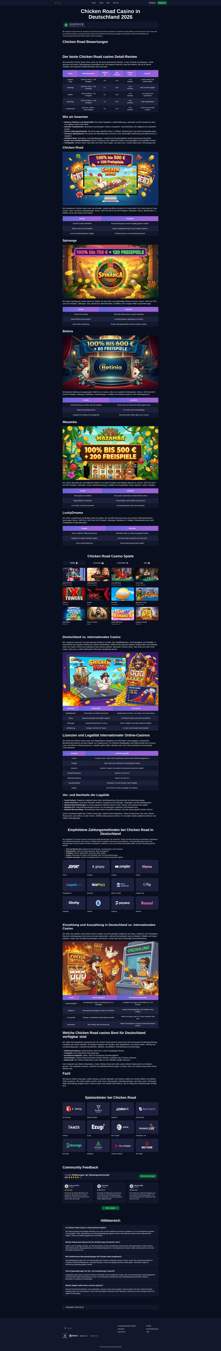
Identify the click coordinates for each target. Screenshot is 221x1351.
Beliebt (72, 563)
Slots (145, 563)
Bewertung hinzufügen (148, 1176)
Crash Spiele (121, 563)
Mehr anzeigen (110, 1208)
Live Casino (97, 563)
